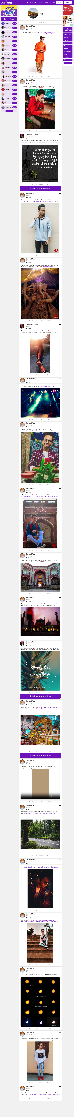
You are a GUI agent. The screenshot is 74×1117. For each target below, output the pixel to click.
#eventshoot (32, 201)
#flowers (49, 430)
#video (50, 813)
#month (53, 920)
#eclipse (40, 920)
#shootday (52, 32)
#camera (56, 496)
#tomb (31, 496)
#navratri (45, 266)
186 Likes (29, 1090)
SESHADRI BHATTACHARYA (10, 98)
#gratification (47, 707)
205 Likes (29, 83)
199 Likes (29, 262)
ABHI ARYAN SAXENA (9, 36)
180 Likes (29, 1036)
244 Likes (29, 971)
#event (26, 201)
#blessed (56, 707)
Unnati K (7, 85)
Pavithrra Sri (7, 80)
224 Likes (29, 426)
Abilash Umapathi (8, 67)
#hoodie (23, 201)
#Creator (66, 48)
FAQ (50, 2)
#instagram (46, 768)
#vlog (41, 1094)
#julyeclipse (45, 920)
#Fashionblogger (68, 60)
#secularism (36, 708)
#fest (57, 201)
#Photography (67, 51)
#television (44, 201)
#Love (65, 54)
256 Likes (29, 645)
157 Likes (29, 764)
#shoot (48, 32)
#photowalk (51, 496)
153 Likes (29, 917)
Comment (40, 76)
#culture (48, 708)
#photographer (36, 813)
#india (40, 708)
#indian (39, 33)
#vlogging (45, 1094)
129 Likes (29, 382)
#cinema (54, 813)
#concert (49, 201)
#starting (57, 199)
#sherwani (34, 33)
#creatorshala (56, 1094)
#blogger (35, 920)
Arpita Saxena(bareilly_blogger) (11, 40)
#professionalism (44, 813)
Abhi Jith (7, 71)
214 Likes (29, 601)
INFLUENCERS (41, 2)
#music (54, 201)
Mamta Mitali (7, 45)
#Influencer (66, 45)
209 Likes (29, 557)
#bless (52, 707)
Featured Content (33, 2)
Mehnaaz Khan (8, 107)
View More (68, 62)
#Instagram (66, 57)
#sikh (32, 708)
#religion (28, 708)
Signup (68, 2)
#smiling (44, 430)
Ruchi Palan (7, 58)
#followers (51, 768)
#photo (39, 496)
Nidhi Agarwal (8, 76)
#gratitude (23, 430)
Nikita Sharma (8, 27)
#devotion (23, 708)
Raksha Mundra (8, 93)
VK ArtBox (7, 54)
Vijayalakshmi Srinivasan (10, 63)
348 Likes (29, 138)
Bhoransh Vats (30, 26)
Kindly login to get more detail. (41, 188)
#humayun (54, 494)
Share (49, 76)
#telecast (42, 386)
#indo (42, 33)
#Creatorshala (67, 34)
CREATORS (46, 2)
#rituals (49, 266)
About (54, 2)
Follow (14, 23)
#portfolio (43, 32)
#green (53, 430)
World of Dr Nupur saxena (10, 32)
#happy (34, 430)
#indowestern (47, 33)
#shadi (52, 33)
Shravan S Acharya (9, 102)
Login (59, 2)
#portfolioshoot (24, 33)
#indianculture (54, 708)
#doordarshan (38, 201)
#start (53, 199)
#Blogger (66, 37)
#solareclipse (24, 921)
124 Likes (29, 197)
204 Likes (29, 809)
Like (31, 76)
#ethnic (30, 33)
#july (49, 920)
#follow (56, 768)
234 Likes (29, 704)
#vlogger (50, 1094)
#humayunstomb (25, 496)
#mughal (35, 496)
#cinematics (55, 867)
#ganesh (53, 266)
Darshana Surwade (32, 134)
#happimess (39, 430)
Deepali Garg (7, 89)
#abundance (29, 430)
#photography (44, 496)
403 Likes (29, 328)
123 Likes (29, 29)
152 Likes (29, 863)
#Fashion (66, 40)
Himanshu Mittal (8, 23)
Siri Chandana (8, 49)
